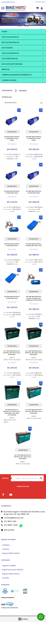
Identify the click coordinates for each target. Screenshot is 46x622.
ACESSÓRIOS (7, 90)
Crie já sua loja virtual (9, 608)
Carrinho (5, 549)
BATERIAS (23, 91)
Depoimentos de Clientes (12, 569)
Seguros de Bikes (9, 565)
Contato (5, 578)
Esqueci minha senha (10, 553)
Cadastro (6, 545)
